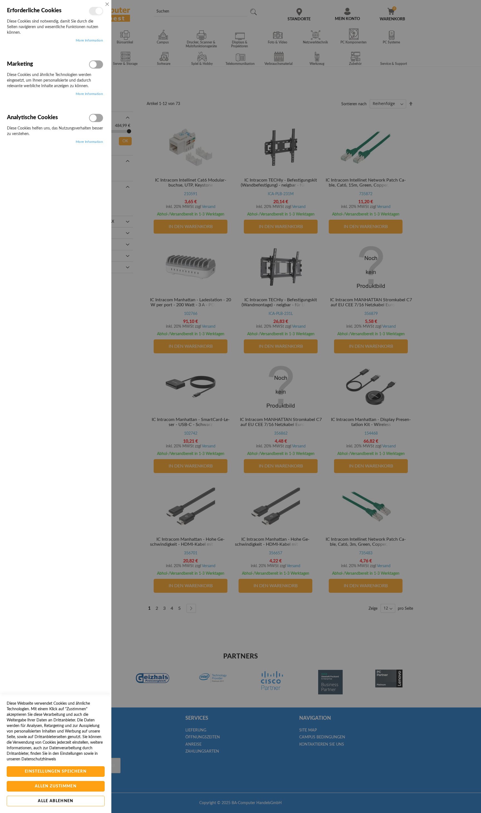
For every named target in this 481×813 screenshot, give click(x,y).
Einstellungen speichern (56, 771)
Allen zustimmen (56, 786)
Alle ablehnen (55, 801)
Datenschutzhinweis (38, 759)
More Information (89, 40)
